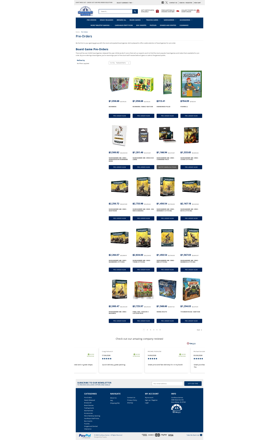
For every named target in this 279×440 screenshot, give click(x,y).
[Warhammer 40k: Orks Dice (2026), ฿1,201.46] (143, 135)
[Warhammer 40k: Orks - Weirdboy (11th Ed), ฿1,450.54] (167, 186)
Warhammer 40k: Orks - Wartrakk (118, 210)
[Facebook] (163, 2)
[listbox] (123, 63)
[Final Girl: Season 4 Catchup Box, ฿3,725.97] (143, 289)
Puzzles (153, 25)
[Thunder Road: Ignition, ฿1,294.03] (191, 289)
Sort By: (112, 63)
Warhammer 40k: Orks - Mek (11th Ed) (166, 261)
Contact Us (173, 2)
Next (198, 330)
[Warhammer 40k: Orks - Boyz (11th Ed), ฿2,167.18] (191, 186)
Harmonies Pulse (163, 106)
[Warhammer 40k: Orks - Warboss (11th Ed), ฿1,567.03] (191, 238)
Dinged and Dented (168, 25)
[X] (166, 2)
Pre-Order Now (119, 116)
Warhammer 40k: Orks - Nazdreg (118, 312)
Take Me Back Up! (193, 435)
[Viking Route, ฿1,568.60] (167, 289)
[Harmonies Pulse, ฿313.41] (167, 84)
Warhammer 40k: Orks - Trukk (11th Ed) (142, 261)
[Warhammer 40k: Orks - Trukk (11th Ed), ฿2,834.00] (143, 238)
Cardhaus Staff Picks (124, 25)
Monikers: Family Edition (143, 106)
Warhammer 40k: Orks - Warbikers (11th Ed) (118, 261)
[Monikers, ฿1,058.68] (119, 84)
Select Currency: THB (124, 2)
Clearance (184, 25)
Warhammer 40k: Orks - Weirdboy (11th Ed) (166, 210)
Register (189, 2)
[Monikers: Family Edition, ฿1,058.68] (143, 84)
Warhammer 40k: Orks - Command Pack (166, 158)
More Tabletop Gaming (100, 25)
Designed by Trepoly (100, 437)
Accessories (185, 20)
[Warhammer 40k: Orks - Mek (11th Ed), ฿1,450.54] (167, 238)
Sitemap (130, 403)
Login (147, 403)
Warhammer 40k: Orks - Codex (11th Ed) (189, 158)
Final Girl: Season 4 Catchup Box (140, 312)
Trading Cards (152, 20)
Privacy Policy (132, 400)
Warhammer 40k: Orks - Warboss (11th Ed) (189, 261)
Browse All (121, 20)
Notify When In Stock (167, 167)
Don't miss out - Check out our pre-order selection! (94, 2)
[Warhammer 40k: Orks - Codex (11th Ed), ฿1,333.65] (191, 135)
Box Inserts (141, 25)
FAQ (111, 400)
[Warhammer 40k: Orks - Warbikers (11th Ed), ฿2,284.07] (119, 238)
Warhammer (169, 20)
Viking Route (162, 312)
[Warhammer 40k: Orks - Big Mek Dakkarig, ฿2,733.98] (143, 186)
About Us (113, 398)
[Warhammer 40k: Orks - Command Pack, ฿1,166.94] (167, 135)
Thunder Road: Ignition (190, 312)
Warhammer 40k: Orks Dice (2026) (143, 158)
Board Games (135, 20)
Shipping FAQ (115, 403)
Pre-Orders (91, 20)
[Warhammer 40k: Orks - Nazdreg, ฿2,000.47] (119, 289)
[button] (183, 409)
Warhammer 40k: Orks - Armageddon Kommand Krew (118, 159)
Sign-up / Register (151, 400)
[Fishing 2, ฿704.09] (191, 84)
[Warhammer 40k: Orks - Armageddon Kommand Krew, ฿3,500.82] (119, 135)
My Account (149, 397)
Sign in (181, 2)
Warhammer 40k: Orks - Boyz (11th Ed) (189, 210)
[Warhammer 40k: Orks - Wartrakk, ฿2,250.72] (119, 186)
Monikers (112, 106)
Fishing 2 (184, 106)
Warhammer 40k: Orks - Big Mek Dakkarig (143, 210)
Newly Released (106, 20)
